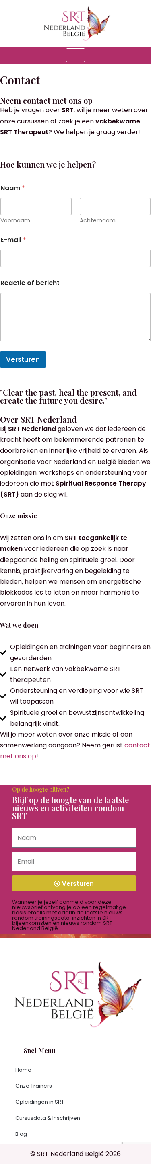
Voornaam (15, 220)
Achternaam (98, 220)
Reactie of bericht (30, 283)
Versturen (23, 359)
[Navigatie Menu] (75, 55)
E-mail (13, 240)
